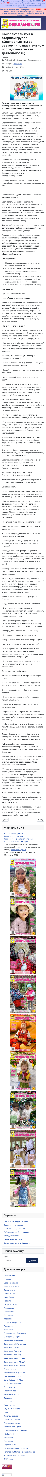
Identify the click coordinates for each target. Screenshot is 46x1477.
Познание (8, 1401)
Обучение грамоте (12, 1409)
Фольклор (8, 1398)
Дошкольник (9, 1276)
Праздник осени (11, 1391)
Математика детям (12, 1419)
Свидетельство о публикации (17, 1243)
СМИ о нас (8, 1459)
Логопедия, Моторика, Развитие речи (20, 1452)
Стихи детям (9, 1290)
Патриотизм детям (12, 1423)
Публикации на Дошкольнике (17, 1232)
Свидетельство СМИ (13, 1239)
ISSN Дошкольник (11, 1236)
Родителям (8, 1326)
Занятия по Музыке (12, 1355)
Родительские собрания (14, 1455)
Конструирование (11, 1416)
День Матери (9, 1387)
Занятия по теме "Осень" (15, 1358)
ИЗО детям (9, 1437)
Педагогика (9, 1311)
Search (6, 1257)
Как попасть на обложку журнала (18, 839)
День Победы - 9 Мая (13, 1380)
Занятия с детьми (12, 1347)
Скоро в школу (10, 1304)
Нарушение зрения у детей (16, 1448)
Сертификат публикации (14, 1228)
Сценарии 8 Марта (12, 1337)
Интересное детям (12, 1286)
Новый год (8, 1329)
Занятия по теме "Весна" (14, 1365)
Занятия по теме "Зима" (14, 1362)
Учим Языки (9, 1297)
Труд (6, 1412)
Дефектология (10, 1445)
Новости (7, 1301)
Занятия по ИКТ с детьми (15, 1344)
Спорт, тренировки (12, 1322)
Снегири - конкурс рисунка (16, 1221)
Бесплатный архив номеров (16, 841)
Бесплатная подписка (13, 833)
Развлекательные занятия (15, 1373)
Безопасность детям (13, 1427)
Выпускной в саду (12, 1394)
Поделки (7, 1279)
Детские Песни (10, 1293)
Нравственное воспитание (15, 1430)
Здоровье (8, 1319)
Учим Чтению (10, 1405)
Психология (9, 1308)
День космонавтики (12, 1383)
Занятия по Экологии (13, 1351)
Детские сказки (11, 1283)
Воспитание (9, 1315)
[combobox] (15, 1260)
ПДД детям (9, 1434)
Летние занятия (11, 1369)
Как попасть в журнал (13, 1225)
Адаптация (8, 1441)
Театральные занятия (13, 1376)
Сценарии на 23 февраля (15, 1333)
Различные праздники (13, 1340)
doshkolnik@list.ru (18, 850)
